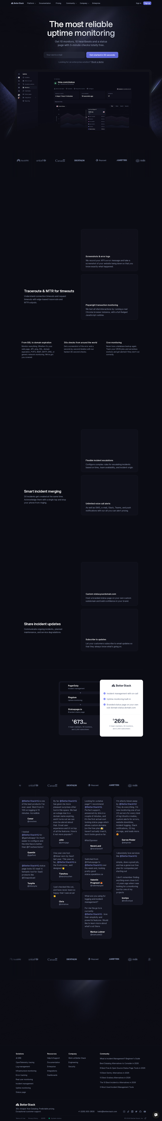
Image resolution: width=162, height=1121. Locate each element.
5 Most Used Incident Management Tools (117, 1087)
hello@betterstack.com (107, 1111)
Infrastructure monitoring (26, 1071)
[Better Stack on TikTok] (128, 1112)
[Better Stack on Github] (140, 1112)
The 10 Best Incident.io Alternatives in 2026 (118, 1082)
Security (71, 1066)
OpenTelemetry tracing (25, 1062)
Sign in (138, 3)
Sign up (147, 3)
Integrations (52, 1071)
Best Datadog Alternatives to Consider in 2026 (119, 1063)
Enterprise (51, 1066)
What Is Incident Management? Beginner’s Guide (120, 1058)
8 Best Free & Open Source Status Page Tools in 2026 (122, 1068)
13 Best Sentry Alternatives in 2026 (114, 1073)
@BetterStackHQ (30, 801)
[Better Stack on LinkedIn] (132, 1112)
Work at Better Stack (77, 1058)
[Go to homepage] (17, 3)
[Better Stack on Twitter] (136, 1112)
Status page (21, 1092)
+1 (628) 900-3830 (86, 1111)
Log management (23, 1066)
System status (56, 1118)
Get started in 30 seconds (102, 55)
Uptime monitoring (23, 1088)
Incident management (24, 1084)
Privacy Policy (33, 1118)
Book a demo (97, 62)
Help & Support (53, 1058)
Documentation (53, 1062)
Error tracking (21, 1075)
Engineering (73, 1062)
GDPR (43, 1118)
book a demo (94, 1043)
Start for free (102, 1036)
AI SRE (18, 1058)
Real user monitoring (24, 1079)
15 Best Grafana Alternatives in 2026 (115, 1078)
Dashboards (52, 1075)
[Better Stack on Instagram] (124, 1112)
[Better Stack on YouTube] (144, 1112)
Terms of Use (20, 1118)
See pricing (24, 739)
